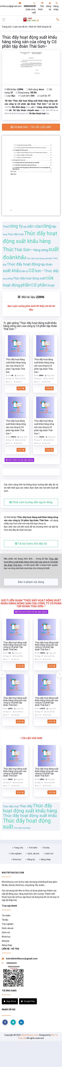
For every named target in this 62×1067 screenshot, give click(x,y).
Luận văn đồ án (20, 27)
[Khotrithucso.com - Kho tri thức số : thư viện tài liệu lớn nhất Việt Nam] (31, 19)
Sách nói (49, 853)
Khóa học (17, 859)
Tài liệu (46, 848)
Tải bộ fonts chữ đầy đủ (32, 543)
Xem (20, 388)
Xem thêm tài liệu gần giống (20, 460)
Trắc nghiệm (16, 853)
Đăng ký (48, 8)
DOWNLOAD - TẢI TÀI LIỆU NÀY (32, 127)
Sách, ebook (33, 853)
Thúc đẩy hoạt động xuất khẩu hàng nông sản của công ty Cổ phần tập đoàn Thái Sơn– (29, 42)
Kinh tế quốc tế (44, 27)
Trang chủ (6, 27)
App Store (11, 1001)
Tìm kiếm (33, 848)
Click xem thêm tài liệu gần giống (32, 612)
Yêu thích (41, 8)
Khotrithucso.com (30, 1035)
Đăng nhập (55, 8)
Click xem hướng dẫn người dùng (32, 502)
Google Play (29, 1001)
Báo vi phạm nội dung (31, 581)
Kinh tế (32, 27)
